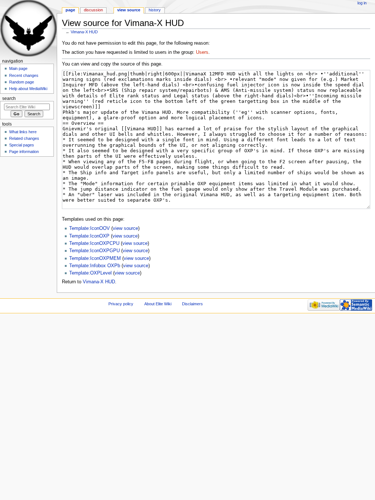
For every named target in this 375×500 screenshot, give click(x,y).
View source (128, 10)
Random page (21, 82)
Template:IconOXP (89, 236)
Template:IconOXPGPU (94, 250)
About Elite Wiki (157, 304)
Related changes (24, 138)
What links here (23, 132)
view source (125, 228)
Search (9, 98)
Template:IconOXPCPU (94, 243)
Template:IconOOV (89, 228)
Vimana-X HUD (84, 32)
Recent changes (23, 75)
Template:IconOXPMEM (95, 258)
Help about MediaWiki (28, 88)
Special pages (21, 145)
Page (70, 10)
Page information (24, 151)
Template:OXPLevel (90, 273)
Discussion (93, 10)
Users (202, 52)
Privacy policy (120, 304)
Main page (18, 68)
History (155, 10)
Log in (362, 3)
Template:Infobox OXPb (94, 265)
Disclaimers (192, 304)
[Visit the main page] (28, 28)
